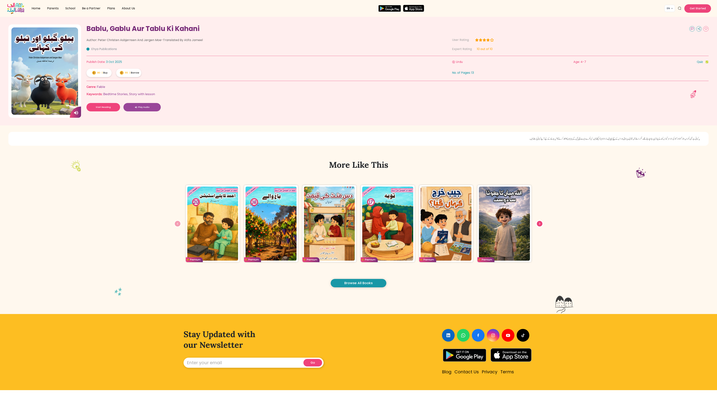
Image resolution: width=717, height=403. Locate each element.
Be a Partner (91, 8)
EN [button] (668, 8)
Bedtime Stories (115, 94)
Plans (111, 8)
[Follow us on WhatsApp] (463, 335)
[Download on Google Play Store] (464, 355)
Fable (101, 87)
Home (36, 8)
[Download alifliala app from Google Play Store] (389, 8)
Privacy (489, 372)
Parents (53, 8)
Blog (446, 372)
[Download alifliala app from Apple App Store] (413, 8)
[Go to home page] (15, 8)
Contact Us (466, 372)
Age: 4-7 (579, 62)
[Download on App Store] (510, 355)
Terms (507, 372)
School (70, 8)
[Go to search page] (679, 8)
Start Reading (103, 107)
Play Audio (144, 107)
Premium (195, 259)
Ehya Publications (104, 49)
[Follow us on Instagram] (493, 335)
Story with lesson (142, 94)
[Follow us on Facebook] (478, 335)
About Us (128, 8)
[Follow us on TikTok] (523, 335)
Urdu (459, 62)
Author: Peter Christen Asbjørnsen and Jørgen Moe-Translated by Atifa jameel (144, 40)
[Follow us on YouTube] (508, 335)
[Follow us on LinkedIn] (448, 335)
